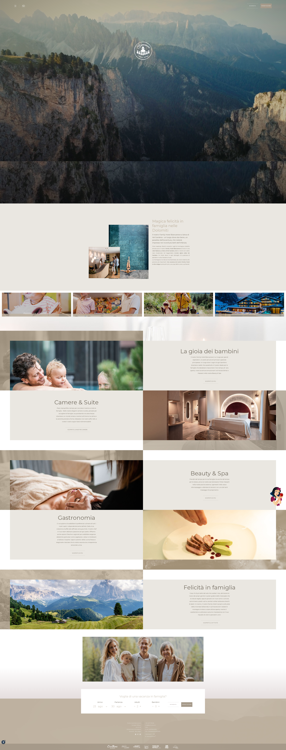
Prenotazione (266, 5)
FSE (154, 734)
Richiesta (252, 5)
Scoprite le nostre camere (77, 429)
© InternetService (150, 736)
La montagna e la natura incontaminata (164, 259)
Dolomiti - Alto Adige (135, 731)
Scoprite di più (210, 381)
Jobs (146, 727)
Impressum (148, 734)
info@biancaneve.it (150, 725)
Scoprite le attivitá (210, 623)
